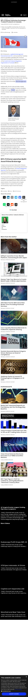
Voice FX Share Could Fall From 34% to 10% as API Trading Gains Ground (13, 431)
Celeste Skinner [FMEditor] (17, 24)
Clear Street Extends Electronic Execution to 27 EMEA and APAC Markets (12, 455)
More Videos (5, 523)
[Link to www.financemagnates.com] (14, 246)
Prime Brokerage (12, 18)
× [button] (26, 676)
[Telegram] (16, 197)
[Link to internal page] (5, 220)
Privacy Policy (18, 689)
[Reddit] (12, 204)
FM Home (2, 18)
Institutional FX (6, 18)
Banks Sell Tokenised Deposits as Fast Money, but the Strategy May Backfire (13, 407)
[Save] (16, 205)
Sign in (25, 15)
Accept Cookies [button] (14, 694)
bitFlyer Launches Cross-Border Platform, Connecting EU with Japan (14, 257)
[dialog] (14, 686)
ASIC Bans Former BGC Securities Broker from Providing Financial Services (13, 304)
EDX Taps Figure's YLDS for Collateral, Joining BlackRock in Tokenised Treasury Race (12, 480)
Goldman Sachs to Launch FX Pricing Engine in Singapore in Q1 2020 (12, 378)
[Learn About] (23, 199)
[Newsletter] (21, 15)
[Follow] (8, 205)
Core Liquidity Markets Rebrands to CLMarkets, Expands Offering (14, 328)
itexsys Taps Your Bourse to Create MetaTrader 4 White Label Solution (13, 280)
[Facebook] (20, 197)
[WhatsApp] (4, 204)
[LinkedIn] (8, 197)
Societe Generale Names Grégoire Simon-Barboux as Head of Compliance (13, 353)
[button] (14, 691)
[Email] (12, 197)
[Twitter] (4, 197)
